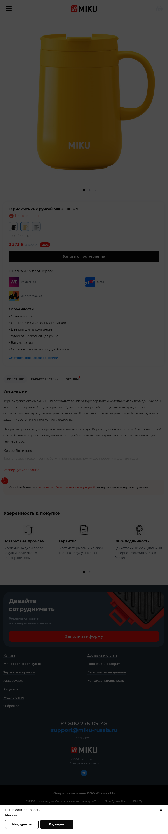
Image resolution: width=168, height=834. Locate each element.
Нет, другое (22, 824)
